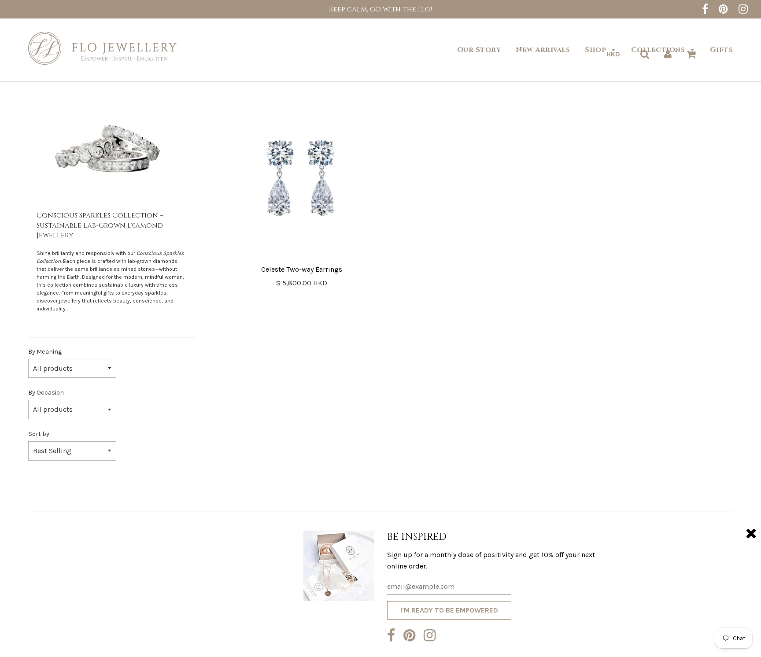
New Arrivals (543, 50)
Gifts (721, 50)
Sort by (38, 434)
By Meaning (45, 351)
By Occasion (46, 392)
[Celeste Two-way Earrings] (302, 176)
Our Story (479, 50)
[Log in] (668, 54)
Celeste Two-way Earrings (301, 269)
